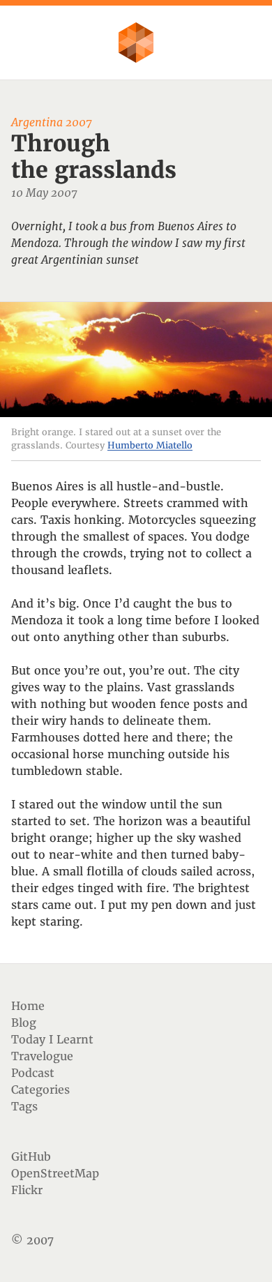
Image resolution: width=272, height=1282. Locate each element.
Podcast (32, 1073)
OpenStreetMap (55, 1173)
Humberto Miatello (149, 445)
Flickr (27, 1190)
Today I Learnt (52, 1039)
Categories (40, 1089)
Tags (24, 1106)
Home (28, 1006)
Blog (23, 1023)
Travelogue (42, 1056)
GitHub (31, 1156)
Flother (136, 42)
